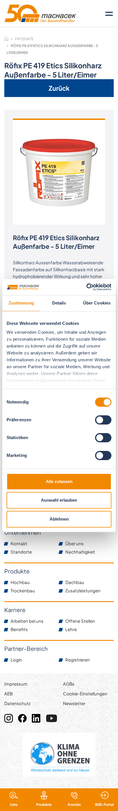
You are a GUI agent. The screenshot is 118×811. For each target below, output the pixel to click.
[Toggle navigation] (109, 13)
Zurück (59, 88)
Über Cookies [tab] (97, 302)
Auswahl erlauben (59, 500)
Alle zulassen (59, 481)
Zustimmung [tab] (21, 302)
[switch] (103, 419)
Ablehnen (59, 519)
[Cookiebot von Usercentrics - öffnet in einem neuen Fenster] (86, 287)
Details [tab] (59, 302)
